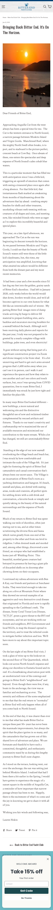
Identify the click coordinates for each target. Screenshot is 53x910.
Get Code (26, 890)
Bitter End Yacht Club (14, 17)
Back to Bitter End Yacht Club (28, 845)
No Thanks (26, 898)
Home (4, 17)
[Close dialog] (48, 859)
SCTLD (8, 615)
